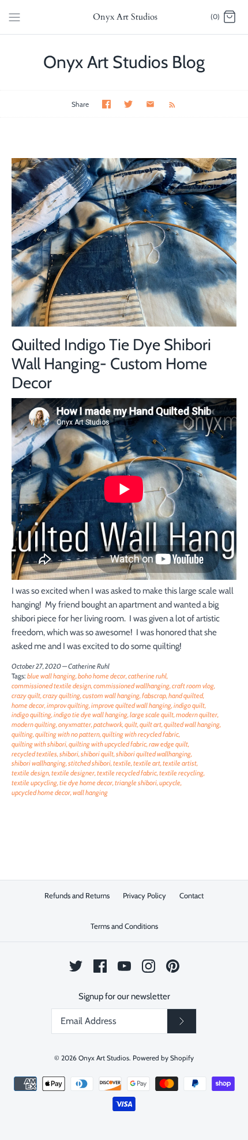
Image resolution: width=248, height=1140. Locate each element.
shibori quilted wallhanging (153, 753)
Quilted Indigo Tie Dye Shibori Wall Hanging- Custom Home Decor (111, 363)
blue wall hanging (51, 676)
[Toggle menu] (14, 16)
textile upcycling (34, 782)
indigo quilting (31, 714)
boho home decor (102, 676)
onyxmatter (74, 724)
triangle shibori (136, 782)
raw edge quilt (168, 744)
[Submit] (181, 1021)
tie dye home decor (85, 782)
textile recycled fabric (127, 772)
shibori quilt (97, 753)
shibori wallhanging (39, 763)
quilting (22, 734)
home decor (28, 705)
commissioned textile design (51, 685)
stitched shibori (89, 763)
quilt (131, 724)
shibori (68, 753)
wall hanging (90, 792)
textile (122, 763)
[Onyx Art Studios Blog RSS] (166, 104)
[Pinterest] (172, 966)
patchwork (107, 724)
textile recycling (181, 772)
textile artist (180, 763)
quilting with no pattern (67, 734)
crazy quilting (61, 695)
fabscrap (154, 695)
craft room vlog (193, 685)
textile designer (73, 772)
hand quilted (185, 695)
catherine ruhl (147, 676)
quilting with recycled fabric (140, 734)
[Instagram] (148, 966)
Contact (191, 895)
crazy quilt (26, 695)
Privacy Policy (144, 895)
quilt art (150, 724)
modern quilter (196, 714)
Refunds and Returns (77, 895)
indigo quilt (189, 705)
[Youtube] (124, 966)
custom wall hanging (111, 695)
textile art (146, 763)
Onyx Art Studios (103, 1057)
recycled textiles (34, 753)
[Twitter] (75, 966)
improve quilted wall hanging (131, 705)
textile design (30, 772)
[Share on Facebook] (106, 104)
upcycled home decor (41, 792)
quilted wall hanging (192, 724)
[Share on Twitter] (128, 104)
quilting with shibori (39, 744)
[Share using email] (150, 104)
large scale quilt (152, 714)
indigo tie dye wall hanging (90, 714)
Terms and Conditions (124, 926)
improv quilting (68, 705)
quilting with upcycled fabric (107, 744)
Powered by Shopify (163, 1057)
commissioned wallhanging (131, 685)
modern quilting (34, 724)
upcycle (170, 782)
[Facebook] (100, 966)
